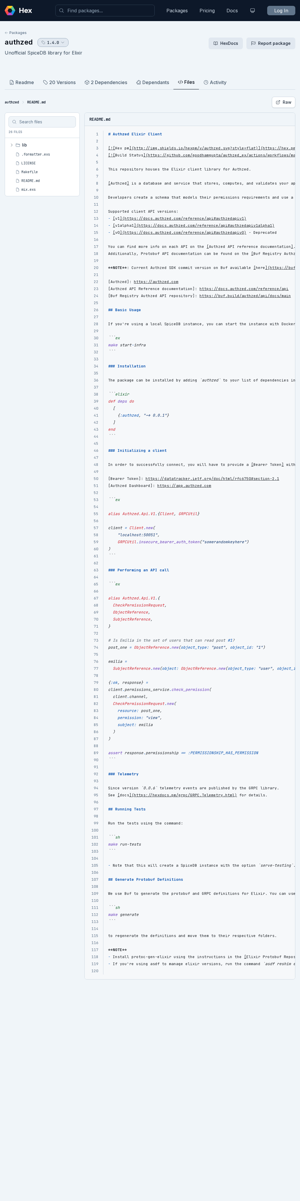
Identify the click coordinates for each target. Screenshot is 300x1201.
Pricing (207, 10)
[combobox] (105, 10)
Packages (177, 10)
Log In (281, 10)
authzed (19, 42)
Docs (232, 10)
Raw (287, 102)
